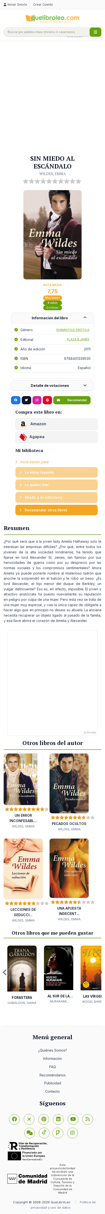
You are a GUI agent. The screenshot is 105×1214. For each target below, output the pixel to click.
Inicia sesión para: (34, 462)
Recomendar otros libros (45, 510)
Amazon (37, 423)
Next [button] (100, 972)
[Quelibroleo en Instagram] (37, 400)
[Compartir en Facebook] (16, 400)
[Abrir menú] (95, 32)
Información (52, 1058)
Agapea (36, 436)
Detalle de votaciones (50, 385)
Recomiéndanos (53, 1075)
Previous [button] (4, 972)
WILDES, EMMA (52, 173)
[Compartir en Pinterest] (47, 400)
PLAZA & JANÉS (78, 339)
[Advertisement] (52, 98)
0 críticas (52, 307)
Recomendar (77, 400)
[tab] (52, 318)
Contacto (52, 1091)
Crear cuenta (43, 4)
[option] (22, 975)
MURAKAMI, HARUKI (58, 1001)
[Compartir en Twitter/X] (26, 400)
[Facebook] (14, 1119)
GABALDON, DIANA (22, 1003)
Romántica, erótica (72, 330)
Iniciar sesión (17, 4)
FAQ (52, 1067)
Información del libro (50, 318)
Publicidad (52, 1083)
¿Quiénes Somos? (52, 1050)
